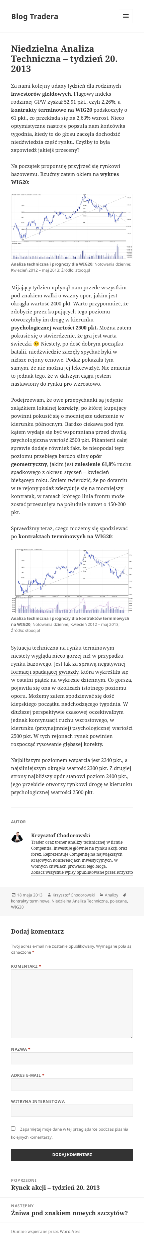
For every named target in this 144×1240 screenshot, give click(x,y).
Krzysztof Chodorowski (74, 895)
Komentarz (26, 966)
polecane (118, 901)
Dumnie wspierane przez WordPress (45, 1231)
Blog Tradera (34, 16)
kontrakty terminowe (30, 901)
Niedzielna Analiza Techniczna (80, 901)
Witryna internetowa (38, 1101)
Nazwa (20, 1049)
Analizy (111, 895)
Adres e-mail (28, 1075)
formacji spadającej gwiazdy (44, 671)
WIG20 (17, 907)
